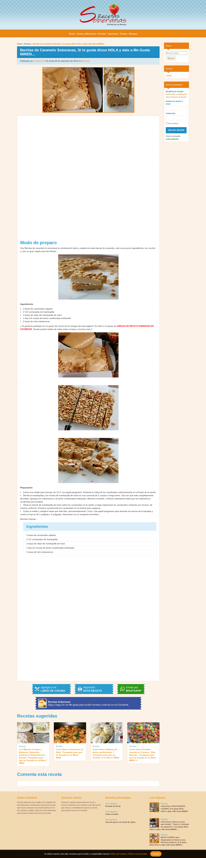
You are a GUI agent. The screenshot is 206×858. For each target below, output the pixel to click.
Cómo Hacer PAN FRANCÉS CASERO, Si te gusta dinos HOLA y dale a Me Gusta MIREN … (168, 810)
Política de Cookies (118, 854)
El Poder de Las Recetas (116, 24)
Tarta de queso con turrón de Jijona (120, 822)
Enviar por (133, 689)
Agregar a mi (53, 689)
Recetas (133, 33)
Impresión (92, 689)
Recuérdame (173, 123)
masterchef (39, 61)
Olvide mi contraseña (173, 136)
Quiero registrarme (172, 139)
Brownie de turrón (113, 806)
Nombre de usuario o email (174, 102)
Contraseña (170, 113)
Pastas (123, 33)
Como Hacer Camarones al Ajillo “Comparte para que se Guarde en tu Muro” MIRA (69, 753)
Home (72, 33)
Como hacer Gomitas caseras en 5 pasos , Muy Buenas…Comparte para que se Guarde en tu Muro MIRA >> (142, 755)
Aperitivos (113, 33)
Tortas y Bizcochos (86, 33)
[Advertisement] (54, 179)
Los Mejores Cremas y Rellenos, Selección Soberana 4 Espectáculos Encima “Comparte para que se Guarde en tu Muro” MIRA (33, 756)
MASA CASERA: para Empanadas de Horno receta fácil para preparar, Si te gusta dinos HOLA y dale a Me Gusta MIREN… (168, 841)
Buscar (171, 58)
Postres (102, 33)
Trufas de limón (111, 814)
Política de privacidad (137, 854)
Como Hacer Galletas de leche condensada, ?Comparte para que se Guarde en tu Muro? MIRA (106, 753)
